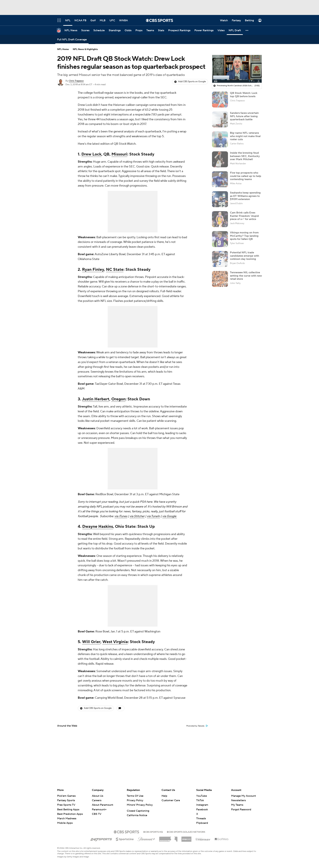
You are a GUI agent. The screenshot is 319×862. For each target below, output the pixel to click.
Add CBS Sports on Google (192, 81)
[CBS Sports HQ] (153, 831)
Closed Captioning (138, 810)
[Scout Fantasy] (203, 839)
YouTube (201, 796)
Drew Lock (91, 154)
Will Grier (91, 641)
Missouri (119, 154)
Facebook (202, 809)
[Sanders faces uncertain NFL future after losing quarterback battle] (220, 119)
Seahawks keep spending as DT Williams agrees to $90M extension (245, 196)
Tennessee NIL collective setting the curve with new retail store (246, 275)
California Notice (137, 815)
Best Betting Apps (68, 809)
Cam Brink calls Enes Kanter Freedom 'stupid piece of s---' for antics (244, 216)
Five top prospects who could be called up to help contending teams (245, 176)
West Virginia (115, 641)
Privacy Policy (135, 800)
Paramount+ (99, 809)
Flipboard (202, 823)
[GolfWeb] (222, 839)
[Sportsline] (125, 838)
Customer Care (170, 800)
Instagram (202, 805)
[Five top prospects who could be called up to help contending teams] (220, 179)
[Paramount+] (146, 838)
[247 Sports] (101, 838)
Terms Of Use (135, 796)
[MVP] (186, 838)
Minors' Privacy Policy (140, 805)
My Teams (237, 805)
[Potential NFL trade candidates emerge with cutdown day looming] (220, 259)
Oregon (118, 399)
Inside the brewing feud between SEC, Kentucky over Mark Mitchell (245, 156)
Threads (201, 818)
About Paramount (102, 805)
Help (164, 796)
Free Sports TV (66, 805)
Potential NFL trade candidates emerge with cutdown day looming (244, 255)
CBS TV (96, 814)
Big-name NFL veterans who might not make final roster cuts (245, 136)
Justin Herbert (95, 399)
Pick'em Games (66, 796)
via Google (169, 516)
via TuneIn (153, 516)
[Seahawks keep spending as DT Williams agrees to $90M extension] (220, 199)
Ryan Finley (93, 269)
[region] (237, 69)
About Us (97, 796)
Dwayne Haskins (97, 526)
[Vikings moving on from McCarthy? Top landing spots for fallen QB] (220, 239)
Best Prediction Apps (70, 814)
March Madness (66, 818)
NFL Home (63, 49)
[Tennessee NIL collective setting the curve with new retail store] (220, 279)
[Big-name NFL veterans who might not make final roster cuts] (220, 139)
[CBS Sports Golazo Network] (186, 831)
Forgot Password (241, 809)
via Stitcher (137, 516)
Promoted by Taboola (195, 726)
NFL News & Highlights (85, 49)
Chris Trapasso (76, 80)
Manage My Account (243, 796)
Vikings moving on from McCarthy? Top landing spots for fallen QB (244, 236)
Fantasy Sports (66, 800)
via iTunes (120, 516)
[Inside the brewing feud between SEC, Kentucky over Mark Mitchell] (220, 159)
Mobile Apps (65, 823)
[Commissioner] (168, 838)
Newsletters (238, 800)
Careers (96, 800)
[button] (247, 30)
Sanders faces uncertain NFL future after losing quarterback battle (244, 116)
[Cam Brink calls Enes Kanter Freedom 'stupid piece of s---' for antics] (220, 219)
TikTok (200, 800)
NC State (114, 269)
